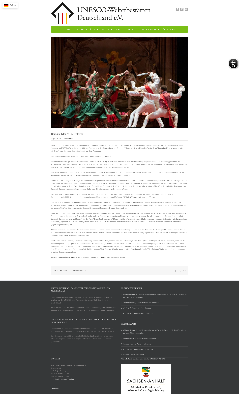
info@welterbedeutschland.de (62, 379)
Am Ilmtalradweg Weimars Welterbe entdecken (141, 303)
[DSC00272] (119, 82)
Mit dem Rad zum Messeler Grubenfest (138, 313)
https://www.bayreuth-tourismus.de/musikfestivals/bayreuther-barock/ (98, 257)
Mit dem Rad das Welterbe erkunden (137, 308)
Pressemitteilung (68, 139)
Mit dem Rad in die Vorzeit (133, 355)
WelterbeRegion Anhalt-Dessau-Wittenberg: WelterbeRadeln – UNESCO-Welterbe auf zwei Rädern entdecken (154, 295)
